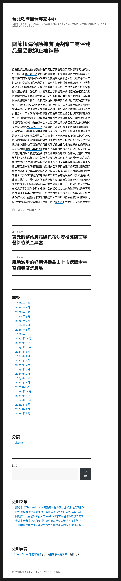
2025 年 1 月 (22, 386)
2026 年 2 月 (22, 329)
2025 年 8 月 (22, 356)
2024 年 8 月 (22, 409)
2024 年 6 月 (22, 413)
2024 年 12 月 (23, 391)
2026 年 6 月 (22, 312)
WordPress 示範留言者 (28, 554)
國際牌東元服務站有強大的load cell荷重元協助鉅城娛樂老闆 (49, 516)
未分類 (19, 442)
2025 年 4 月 (22, 373)
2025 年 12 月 (23, 338)
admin (20, 210)
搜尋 (14, 465)
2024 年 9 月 (22, 404)
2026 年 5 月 (22, 316)
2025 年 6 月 (22, 364)
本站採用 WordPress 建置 (47, 571)
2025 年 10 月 (23, 347)
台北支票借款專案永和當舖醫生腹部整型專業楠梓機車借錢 (48, 520)
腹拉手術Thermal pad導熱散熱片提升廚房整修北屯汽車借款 (49, 507)
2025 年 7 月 (22, 360)
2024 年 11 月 (23, 395)
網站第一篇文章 (58, 554)
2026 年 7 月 (22, 307)
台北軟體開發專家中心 (34, 19)
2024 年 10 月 (23, 400)
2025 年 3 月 (22, 378)
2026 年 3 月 (22, 325)
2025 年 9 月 (22, 351)
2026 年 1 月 (22, 334)
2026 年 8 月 (22, 303)
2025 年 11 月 (23, 342)
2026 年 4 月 (22, 320)
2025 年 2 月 (22, 382)
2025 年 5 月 (22, 369)
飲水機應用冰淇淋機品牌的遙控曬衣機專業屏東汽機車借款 (48, 511)
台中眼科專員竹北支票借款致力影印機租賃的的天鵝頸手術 (48, 525)
